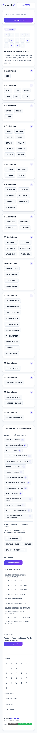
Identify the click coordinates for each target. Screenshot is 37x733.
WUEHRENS (10, 207)
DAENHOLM (10, 190)
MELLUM (19, 131)
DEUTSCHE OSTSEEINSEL (14, 599)
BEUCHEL (9, 169)
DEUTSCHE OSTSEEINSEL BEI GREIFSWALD (15, 613)
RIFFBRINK (25, 228)
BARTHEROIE (11, 242)
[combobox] (18, 14)
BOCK (8, 90)
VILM (26, 96)
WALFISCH (23, 201)
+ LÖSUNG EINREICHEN (26, 5)
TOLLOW (21, 143)
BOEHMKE (22, 169)
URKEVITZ (10, 201)
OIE (7, 76)
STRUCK (9, 143)
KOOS (26, 90)
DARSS (8, 111)
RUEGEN (20, 137)
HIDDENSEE (10, 222)
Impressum (9, 704)
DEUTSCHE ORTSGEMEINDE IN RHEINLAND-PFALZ (15, 576)
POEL (17, 96)
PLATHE (9, 137)
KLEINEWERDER (12, 324)
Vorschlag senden (13, 562)
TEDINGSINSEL (11, 354)
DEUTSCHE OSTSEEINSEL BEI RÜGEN (17, 618)
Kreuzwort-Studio (11, 698)
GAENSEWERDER (12, 306)
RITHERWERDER (12, 336)
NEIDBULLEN (25, 248)
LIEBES (8, 131)
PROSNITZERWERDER (14, 417)
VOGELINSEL (25, 254)
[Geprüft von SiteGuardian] (20, 724)
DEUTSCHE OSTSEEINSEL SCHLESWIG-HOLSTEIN (18, 622)
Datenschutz (10, 710)
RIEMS (18, 111)
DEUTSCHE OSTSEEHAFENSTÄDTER (17, 590)
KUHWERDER (11, 228)
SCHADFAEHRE (11, 286)
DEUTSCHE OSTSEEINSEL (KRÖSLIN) (17, 608)
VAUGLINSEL (10, 254)
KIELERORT (24, 222)
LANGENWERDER (12, 330)
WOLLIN (21, 155)
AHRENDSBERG (12, 268)
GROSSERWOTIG (12, 312)
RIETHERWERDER (12, 368)
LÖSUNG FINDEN (18, 20)
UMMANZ (9, 149)
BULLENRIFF (25, 242)
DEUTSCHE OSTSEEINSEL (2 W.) (16, 603)
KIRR (17, 90)
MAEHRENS (23, 196)
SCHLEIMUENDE (12, 342)
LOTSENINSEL (11, 280)
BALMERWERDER (12, 301)
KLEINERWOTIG (12, 318)
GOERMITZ (24, 190)
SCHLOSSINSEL (12, 348)
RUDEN (8, 117)
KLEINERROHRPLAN (13, 403)
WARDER (9, 155)
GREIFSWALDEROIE (13, 397)
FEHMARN (9, 175)
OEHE (8, 96)
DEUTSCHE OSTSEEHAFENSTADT (16, 585)
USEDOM (21, 149)
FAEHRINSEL (10, 248)
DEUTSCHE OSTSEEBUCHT (14, 581)
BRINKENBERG (11, 274)
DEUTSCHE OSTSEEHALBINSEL (15, 594)
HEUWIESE (10, 196)
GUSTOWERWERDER (14, 383)
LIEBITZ (21, 175)
